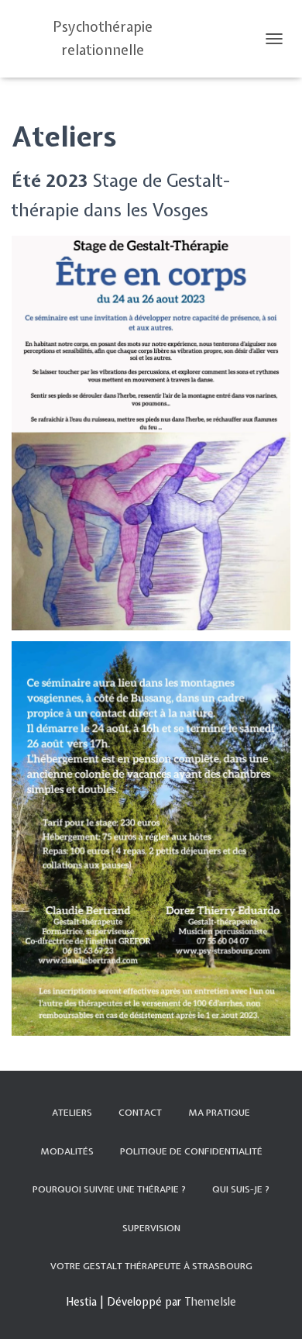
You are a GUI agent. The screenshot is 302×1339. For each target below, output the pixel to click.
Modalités (67, 1151)
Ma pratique (219, 1112)
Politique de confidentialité (191, 1151)
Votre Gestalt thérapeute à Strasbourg (151, 1266)
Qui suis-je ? (240, 1189)
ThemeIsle (210, 1302)
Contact (140, 1112)
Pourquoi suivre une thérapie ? (109, 1189)
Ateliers (72, 1112)
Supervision (151, 1228)
